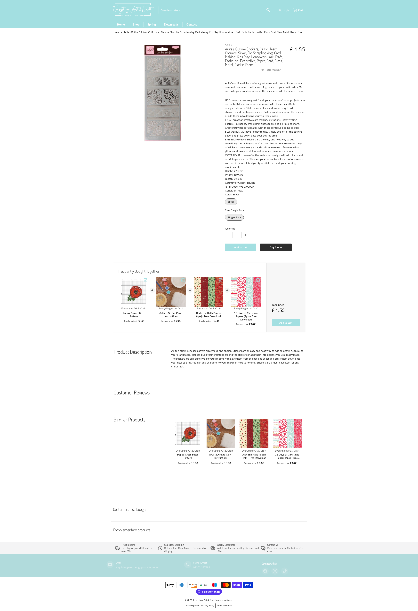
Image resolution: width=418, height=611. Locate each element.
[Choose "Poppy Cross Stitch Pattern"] (145, 280)
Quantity (230, 228)
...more (301, 90)
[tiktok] (284, 571)
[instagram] (275, 571)
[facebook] (265, 571)
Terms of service (224, 605)
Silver (231, 201)
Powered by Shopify (224, 600)
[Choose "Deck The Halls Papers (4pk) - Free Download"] (220, 280)
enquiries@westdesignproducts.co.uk (137, 567)
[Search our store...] (268, 10)
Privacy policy (207, 605)
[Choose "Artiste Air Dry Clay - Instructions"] (183, 280)
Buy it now (276, 247)
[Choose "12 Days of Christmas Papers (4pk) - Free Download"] (258, 280)
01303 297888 (201, 567)
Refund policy (192, 605)
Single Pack (234, 217)
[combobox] (215, 10)
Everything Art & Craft (203, 600)
